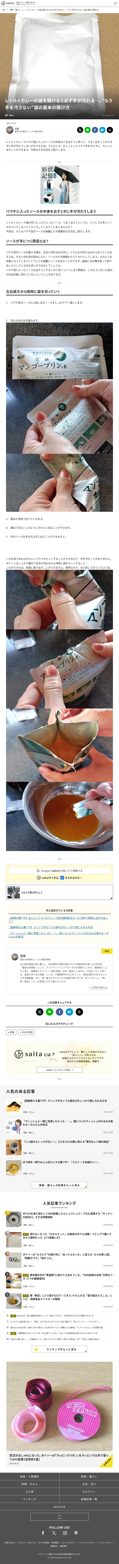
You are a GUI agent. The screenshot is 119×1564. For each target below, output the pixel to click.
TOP (4, 9)
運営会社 (54, 1546)
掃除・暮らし (15, 9)
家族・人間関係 (29, 1476)
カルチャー (89, 1491)
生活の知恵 (27, 1032)
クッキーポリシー (105, 1542)
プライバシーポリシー (87, 1542)
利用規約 (55, 1542)
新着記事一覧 (89, 1499)
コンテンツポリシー (68, 1542)
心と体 (30, 1491)
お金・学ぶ (89, 1484)
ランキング (30, 1499)
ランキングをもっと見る (61, 1349)
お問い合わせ (10, 1542)
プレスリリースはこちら (27, 1542)
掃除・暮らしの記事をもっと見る (59, 1185)
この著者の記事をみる (99, 987)
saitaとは (59, 1506)
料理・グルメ (30, 1484)
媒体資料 (63, 1546)
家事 (12, 1032)
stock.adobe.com (107, 115)
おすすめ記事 (44, 1542)
